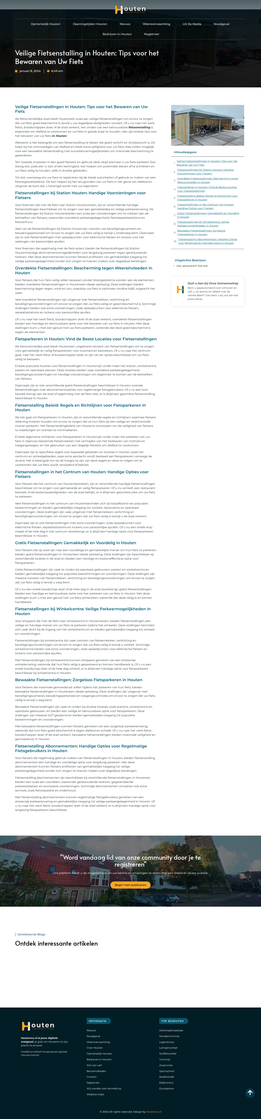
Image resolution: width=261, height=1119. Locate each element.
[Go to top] (250, 1092)
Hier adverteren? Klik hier (192, 265)
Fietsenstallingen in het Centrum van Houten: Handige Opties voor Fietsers (205, 206)
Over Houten (95, 1047)
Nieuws (125, 24)
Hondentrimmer (169, 1036)
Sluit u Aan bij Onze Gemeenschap (213, 283)
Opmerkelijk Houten (46, 24)
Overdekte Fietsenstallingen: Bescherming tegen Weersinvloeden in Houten (207, 180)
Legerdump (166, 1042)
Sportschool (166, 1071)
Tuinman (164, 1059)
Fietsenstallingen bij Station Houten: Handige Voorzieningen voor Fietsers (205, 171)
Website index (95, 1094)
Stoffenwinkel (167, 1053)
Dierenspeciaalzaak (171, 1030)
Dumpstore (166, 1088)
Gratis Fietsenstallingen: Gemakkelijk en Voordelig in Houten (208, 215)
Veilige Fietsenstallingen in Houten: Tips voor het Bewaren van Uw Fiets (207, 163)
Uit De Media (192, 24)
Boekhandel (166, 1076)
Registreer (151, 34)
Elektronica (166, 1082)
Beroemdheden (96, 1071)
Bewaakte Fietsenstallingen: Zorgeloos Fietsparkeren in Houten (201, 232)
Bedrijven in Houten (117, 34)
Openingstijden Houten (90, 24)
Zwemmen (166, 1065)
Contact (92, 1076)
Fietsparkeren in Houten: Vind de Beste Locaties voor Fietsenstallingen (207, 189)
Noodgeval (221, 24)
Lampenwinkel (168, 1047)
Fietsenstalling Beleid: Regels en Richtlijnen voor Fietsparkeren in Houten (207, 197)
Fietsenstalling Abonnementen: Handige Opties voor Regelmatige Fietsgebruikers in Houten (207, 241)
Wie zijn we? (94, 1065)
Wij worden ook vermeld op (104, 1088)
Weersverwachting (156, 24)
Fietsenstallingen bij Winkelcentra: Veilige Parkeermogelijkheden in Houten (203, 223)
